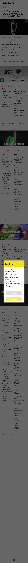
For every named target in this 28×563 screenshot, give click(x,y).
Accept (14, 299)
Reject (14, 294)
